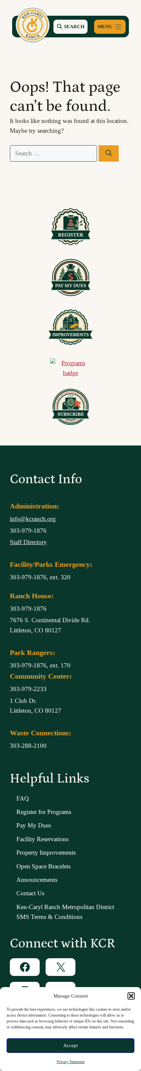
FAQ (22, 798)
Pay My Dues (33, 825)
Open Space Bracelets (43, 866)
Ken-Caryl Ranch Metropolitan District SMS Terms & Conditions (65, 911)
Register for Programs (43, 811)
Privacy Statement (71, 1062)
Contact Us (30, 893)
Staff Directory (28, 542)
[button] (131, 996)
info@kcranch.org (33, 518)
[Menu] (110, 27)
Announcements (36, 879)
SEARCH (74, 26)
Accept (70, 1045)
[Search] (109, 153)
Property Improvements (46, 852)
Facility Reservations (42, 839)
